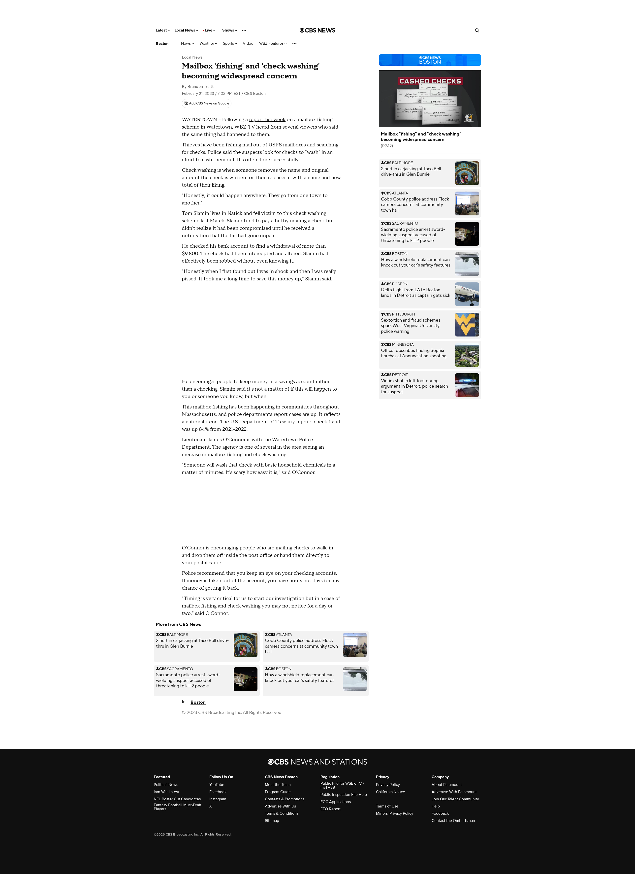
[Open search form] (477, 30)
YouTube (216, 785)
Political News (166, 785)
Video (248, 43)
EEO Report (330, 809)
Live (209, 30)
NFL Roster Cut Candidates (177, 799)
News (186, 43)
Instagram (217, 799)
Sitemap (272, 821)
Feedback (440, 813)
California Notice (390, 792)
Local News (185, 30)
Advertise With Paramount (454, 792)
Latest (162, 30)
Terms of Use (387, 806)
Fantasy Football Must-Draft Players (177, 807)
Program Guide (278, 792)
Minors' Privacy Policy (394, 813)
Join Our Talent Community (455, 799)
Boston (162, 43)
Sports (229, 43)
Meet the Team (278, 785)
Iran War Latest (166, 792)
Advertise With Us (280, 806)
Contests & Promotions (284, 799)
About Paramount (447, 785)
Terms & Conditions (281, 813)
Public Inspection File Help (343, 795)
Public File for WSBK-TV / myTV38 (342, 785)
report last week (267, 119)
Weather (207, 43)
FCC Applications (335, 802)
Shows (228, 30)
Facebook (217, 792)
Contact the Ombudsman (453, 821)
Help (436, 806)
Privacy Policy (388, 785)
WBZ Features (272, 43)
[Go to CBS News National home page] (317, 30)
